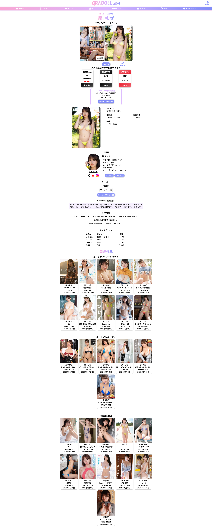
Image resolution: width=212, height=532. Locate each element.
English (207, 5)
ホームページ (105, 190)
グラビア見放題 (106, 101)
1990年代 (119, 175)
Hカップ (106, 64)
